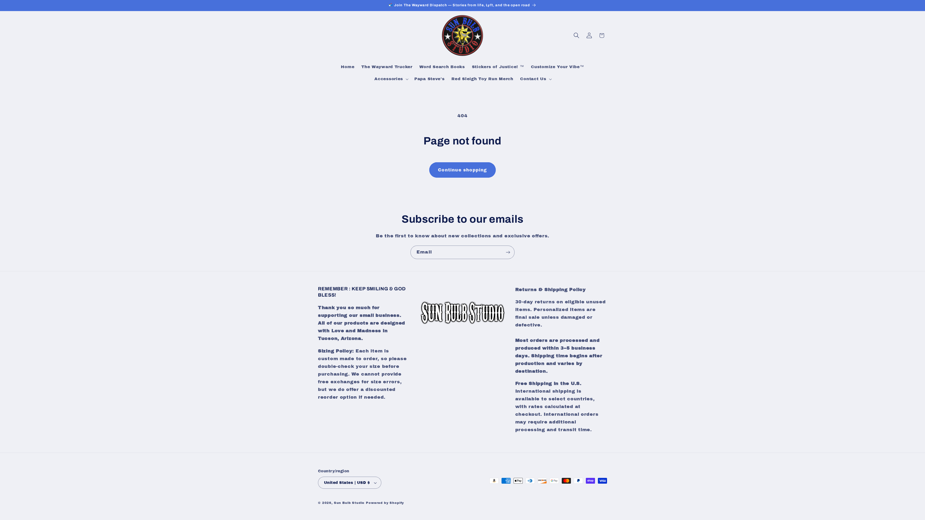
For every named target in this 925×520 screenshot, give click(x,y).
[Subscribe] (508, 252)
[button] (391, 79)
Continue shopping (462, 170)
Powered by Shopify (385, 503)
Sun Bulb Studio (349, 503)
